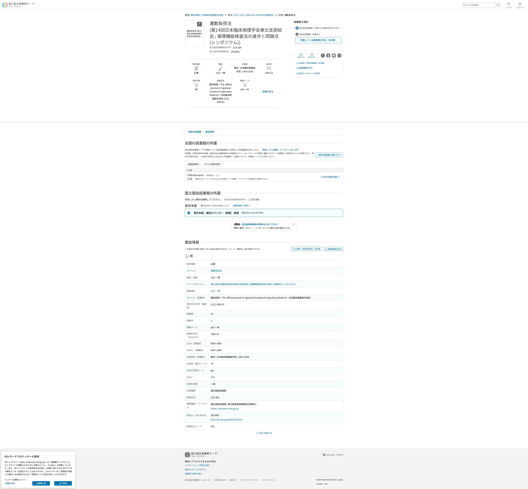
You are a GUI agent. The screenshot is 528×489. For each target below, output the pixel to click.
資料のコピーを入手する (195, 469)
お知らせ (233, 480)
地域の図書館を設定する (328, 154)
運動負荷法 (216, 270)
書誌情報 (209, 131)
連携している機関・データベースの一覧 (279, 149)
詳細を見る (267, 91)
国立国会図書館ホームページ (197, 480)
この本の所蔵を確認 (328, 176)
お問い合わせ (220, 480)
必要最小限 (41, 483)
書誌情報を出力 (306, 67)
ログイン (520, 7)
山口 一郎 (215, 290)
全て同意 (63, 483)
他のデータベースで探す (309, 73)
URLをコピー (312, 57)
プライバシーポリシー (249, 480)
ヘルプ (509, 7)
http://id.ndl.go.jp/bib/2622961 (227, 419)
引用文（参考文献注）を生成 (311, 63)
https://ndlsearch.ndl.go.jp (224, 408)
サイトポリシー (269, 480)
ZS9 (213, 377)
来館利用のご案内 (240, 205)
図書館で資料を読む (193, 473)
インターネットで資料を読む (197, 465)
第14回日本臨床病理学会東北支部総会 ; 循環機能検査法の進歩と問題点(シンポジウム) (253, 284)
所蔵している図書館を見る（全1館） (318, 40)
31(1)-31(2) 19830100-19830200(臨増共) (254, 15)
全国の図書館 (194, 131)
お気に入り (301, 57)
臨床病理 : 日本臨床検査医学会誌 (207, 15)
